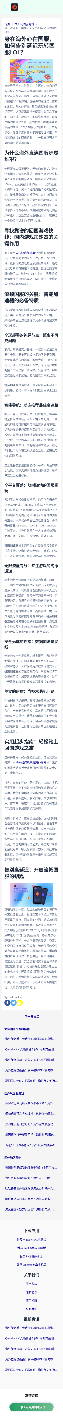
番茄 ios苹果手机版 (31, 1256)
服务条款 (31, 1283)
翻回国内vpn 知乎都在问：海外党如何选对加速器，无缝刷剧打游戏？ (31, 1080)
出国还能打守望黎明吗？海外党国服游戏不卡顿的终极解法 (31, 1134)
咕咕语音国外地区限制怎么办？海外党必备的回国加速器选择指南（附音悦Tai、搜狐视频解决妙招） (31, 1188)
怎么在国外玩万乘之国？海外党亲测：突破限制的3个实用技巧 (31, 1209)
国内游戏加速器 (25, 252)
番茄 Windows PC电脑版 (31, 1239)
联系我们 (31, 1309)
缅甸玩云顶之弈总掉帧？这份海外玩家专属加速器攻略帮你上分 (31, 1113)
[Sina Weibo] (20, 1003)
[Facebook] (7, 1003)
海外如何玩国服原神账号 (31, 762)
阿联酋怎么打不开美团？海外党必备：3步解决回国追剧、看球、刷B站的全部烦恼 (31, 1199)
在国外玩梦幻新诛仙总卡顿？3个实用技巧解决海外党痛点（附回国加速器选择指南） (31, 1167)
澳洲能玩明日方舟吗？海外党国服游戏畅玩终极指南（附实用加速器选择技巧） (31, 1124)
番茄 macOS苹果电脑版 (31, 1248)
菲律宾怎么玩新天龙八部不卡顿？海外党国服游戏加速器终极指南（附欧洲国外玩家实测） (31, 1103)
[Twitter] (13, 1003)
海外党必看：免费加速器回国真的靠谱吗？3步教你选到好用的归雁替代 (31, 1038)
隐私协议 (31, 1292)
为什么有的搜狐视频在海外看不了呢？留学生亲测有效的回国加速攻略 (31, 1178)
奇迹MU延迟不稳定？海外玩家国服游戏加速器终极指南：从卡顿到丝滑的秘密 (31, 1145)
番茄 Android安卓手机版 (31, 1264)
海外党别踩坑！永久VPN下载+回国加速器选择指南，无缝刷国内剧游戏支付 (31, 1059)
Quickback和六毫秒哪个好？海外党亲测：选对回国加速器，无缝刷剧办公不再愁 (31, 1049)
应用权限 (31, 1300)
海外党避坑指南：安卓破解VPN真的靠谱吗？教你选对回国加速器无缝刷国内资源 (31, 1070)
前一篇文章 (31, 1016)
